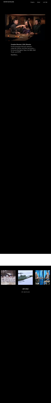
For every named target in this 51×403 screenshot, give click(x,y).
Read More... (14, 54)
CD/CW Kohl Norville (8, 1)
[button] (47, 39)
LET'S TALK (25, 288)
